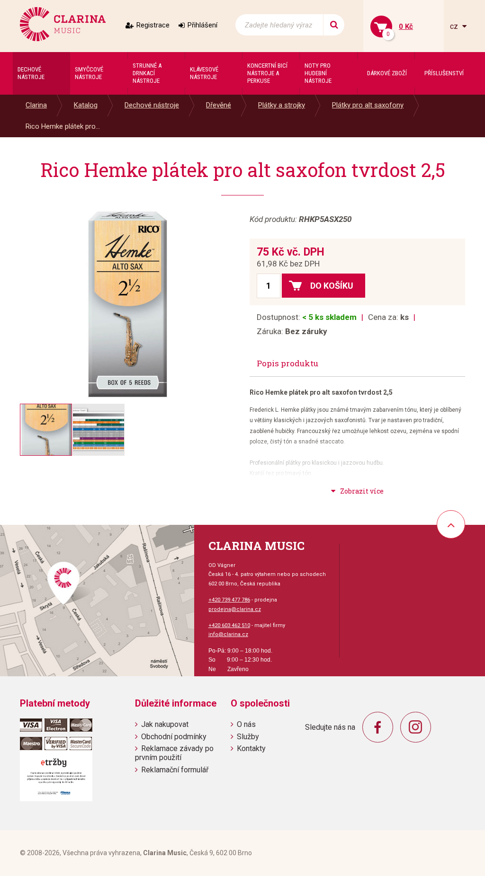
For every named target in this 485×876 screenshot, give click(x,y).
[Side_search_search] (333, 24)
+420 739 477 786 (229, 600)
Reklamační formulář (174, 769)
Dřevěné (218, 105)
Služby (248, 736)
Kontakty (251, 748)
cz (455, 26)
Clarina (36, 105)
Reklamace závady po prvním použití (174, 753)
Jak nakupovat (165, 724)
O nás (246, 724)
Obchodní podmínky (174, 736)
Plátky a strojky (281, 105)
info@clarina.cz (228, 634)
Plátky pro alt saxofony (368, 105)
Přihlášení (202, 25)
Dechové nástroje (152, 105)
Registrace (153, 25)
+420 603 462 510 (229, 625)
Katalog (86, 105)
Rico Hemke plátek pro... (63, 126)
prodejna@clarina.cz (234, 609)
